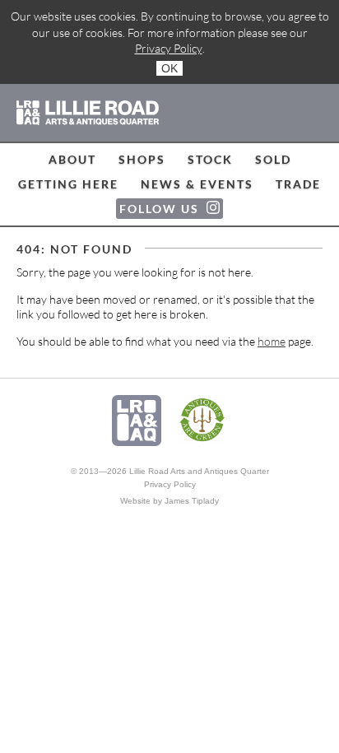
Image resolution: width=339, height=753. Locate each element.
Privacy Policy (168, 48)
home (272, 341)
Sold (273, 159)
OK (169, 68)
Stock (210, 159)
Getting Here (68, 184)
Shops (141, 159)
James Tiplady (192, 500)
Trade (298, 184)
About (72, 159)
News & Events (197, 184)
